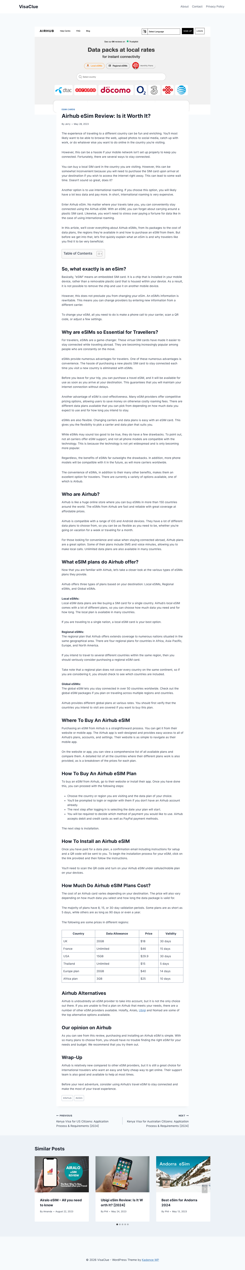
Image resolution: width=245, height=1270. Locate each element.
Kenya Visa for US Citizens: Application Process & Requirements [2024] (82, 1121)
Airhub (67, 1098)
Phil (106, 1211)
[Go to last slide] (40, 1189)
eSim (79, 1098)
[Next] (205, 1189)
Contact (197, 6)
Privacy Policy (215, 6)
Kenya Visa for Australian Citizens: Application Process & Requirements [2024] (158, 1121)
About (184, 6)
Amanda (47, 1211)
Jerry (67, 124)
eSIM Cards (68, 109)
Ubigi (142, 1010)
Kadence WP (150, 1260)
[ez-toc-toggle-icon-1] (98, 254)
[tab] (117, 1224)
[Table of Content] (99, 253)
